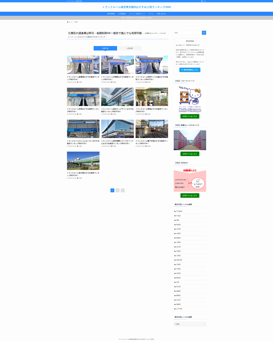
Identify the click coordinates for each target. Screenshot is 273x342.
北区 (177, 282)
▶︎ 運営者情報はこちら (190, 70)
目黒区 (178, 251)
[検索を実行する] (204, 33)
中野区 (178, 269)
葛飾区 (178, 304)
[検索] (204, 1)
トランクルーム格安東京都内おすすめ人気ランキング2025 (136, 7)
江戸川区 (179, 309)
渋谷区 (178, 264)
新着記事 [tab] (105, 48)
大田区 (178, 255)
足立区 (178, 300)
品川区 (178, 247)
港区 (177, 220)
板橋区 (178, 291)
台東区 (178, 233)
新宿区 (178, 224)
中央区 (178, 216)
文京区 (178, 229)
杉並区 (178, 273)
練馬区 (178, 295)
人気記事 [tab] (130, 48)
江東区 (178, 242)
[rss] (202, 1)
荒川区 (178, 286)
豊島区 (178, 278)
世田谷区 (179, 260)
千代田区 (179, 211)
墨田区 (178, 238)
